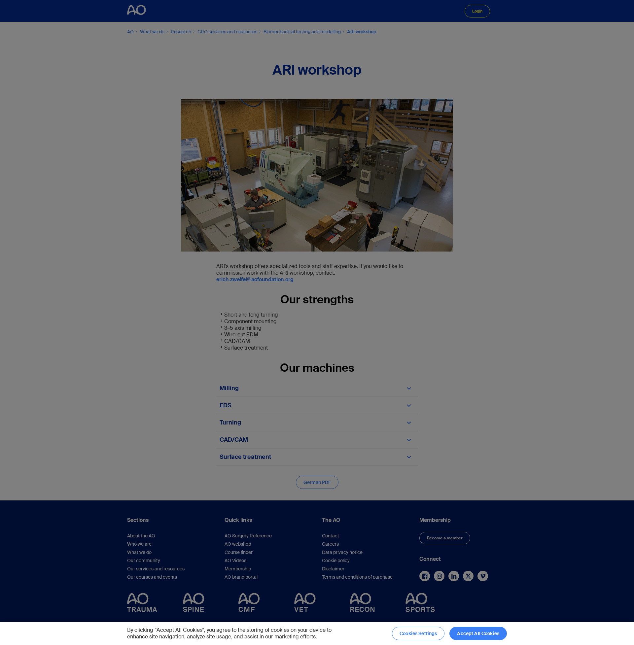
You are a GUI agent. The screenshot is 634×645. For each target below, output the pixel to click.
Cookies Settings (418, 633)
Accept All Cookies (478, 633)
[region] (317, 633)
